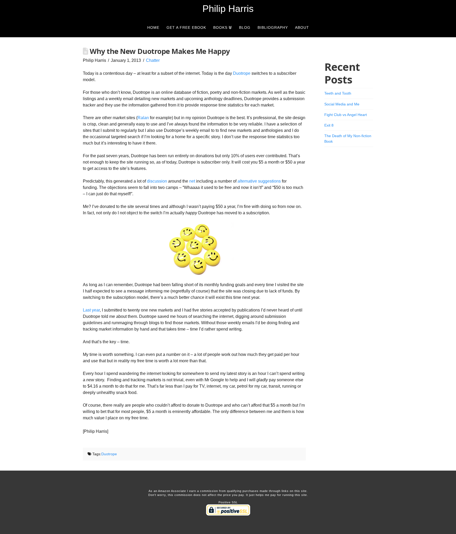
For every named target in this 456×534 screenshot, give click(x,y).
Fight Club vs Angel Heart (345, 115)
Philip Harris (228, 8)
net (192, 181)
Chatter (153, 60)
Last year (91, 310)
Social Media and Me (341, 104)
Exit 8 (329, 125)
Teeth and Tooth (337, 93)
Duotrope (241, 73)
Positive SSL (228, 502)
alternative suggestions (259, 181)
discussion (157, 181)
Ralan (143, 117)
